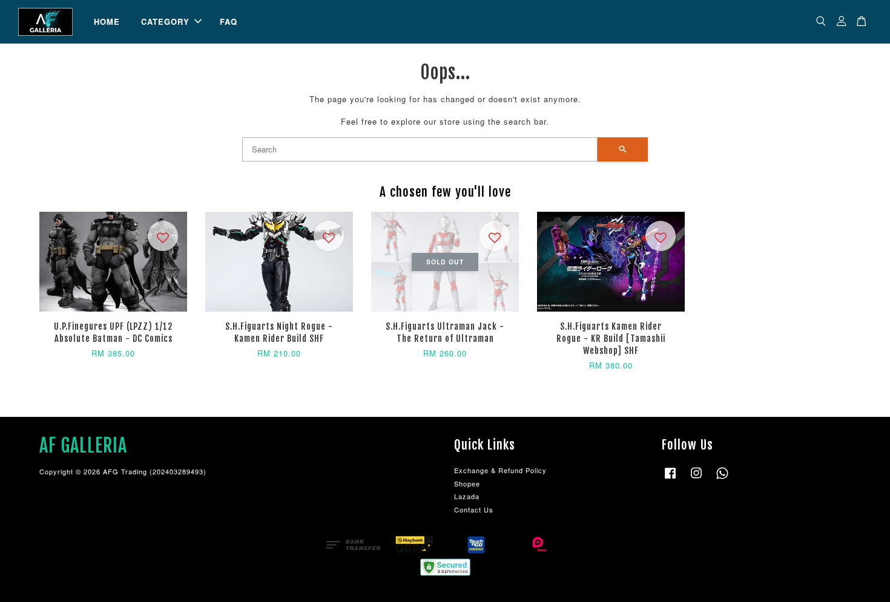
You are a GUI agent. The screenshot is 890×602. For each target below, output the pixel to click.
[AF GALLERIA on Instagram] (696, 478)
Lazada (467, 496)
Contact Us (473, 509)
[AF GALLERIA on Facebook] (670, 478)
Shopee (467, 483)
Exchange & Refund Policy (500, 470)
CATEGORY (165, 21)
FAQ (228, 21)
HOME (107, 21)
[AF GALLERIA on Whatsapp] (722, 478)
